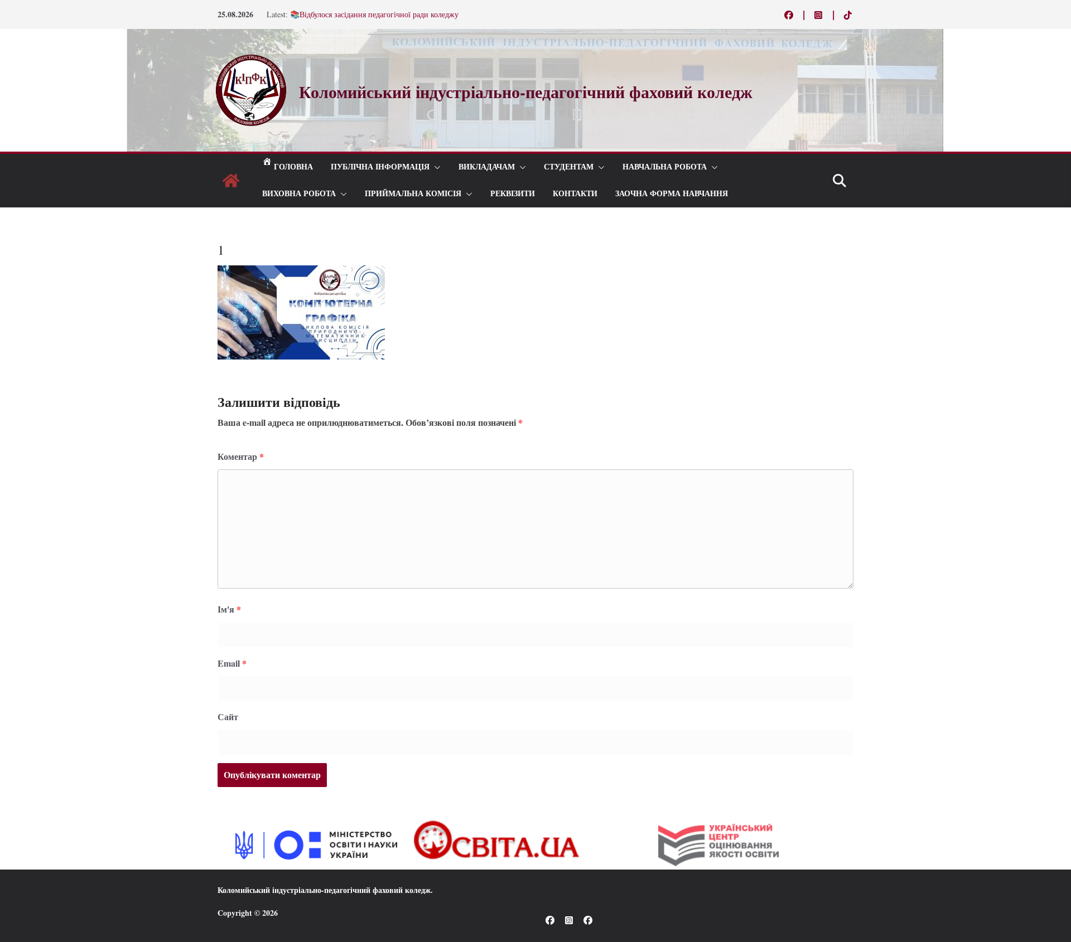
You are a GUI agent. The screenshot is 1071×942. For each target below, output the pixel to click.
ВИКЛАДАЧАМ (487, 167)
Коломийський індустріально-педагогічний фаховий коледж (324, 890)
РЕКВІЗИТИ (512, 194)
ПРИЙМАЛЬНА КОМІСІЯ (413, 194)
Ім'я (229, 609)
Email (232, 663)
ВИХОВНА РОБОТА (299, 194)
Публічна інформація (380, 167)
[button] (435, 167)
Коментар (241, 456)
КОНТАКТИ (575, 194)
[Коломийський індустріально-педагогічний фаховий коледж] (231, 181)
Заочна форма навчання (671, 194)
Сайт (228, 716)
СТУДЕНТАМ (569, 167)
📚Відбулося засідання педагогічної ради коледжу (374, 14)
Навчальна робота (665, 167)
